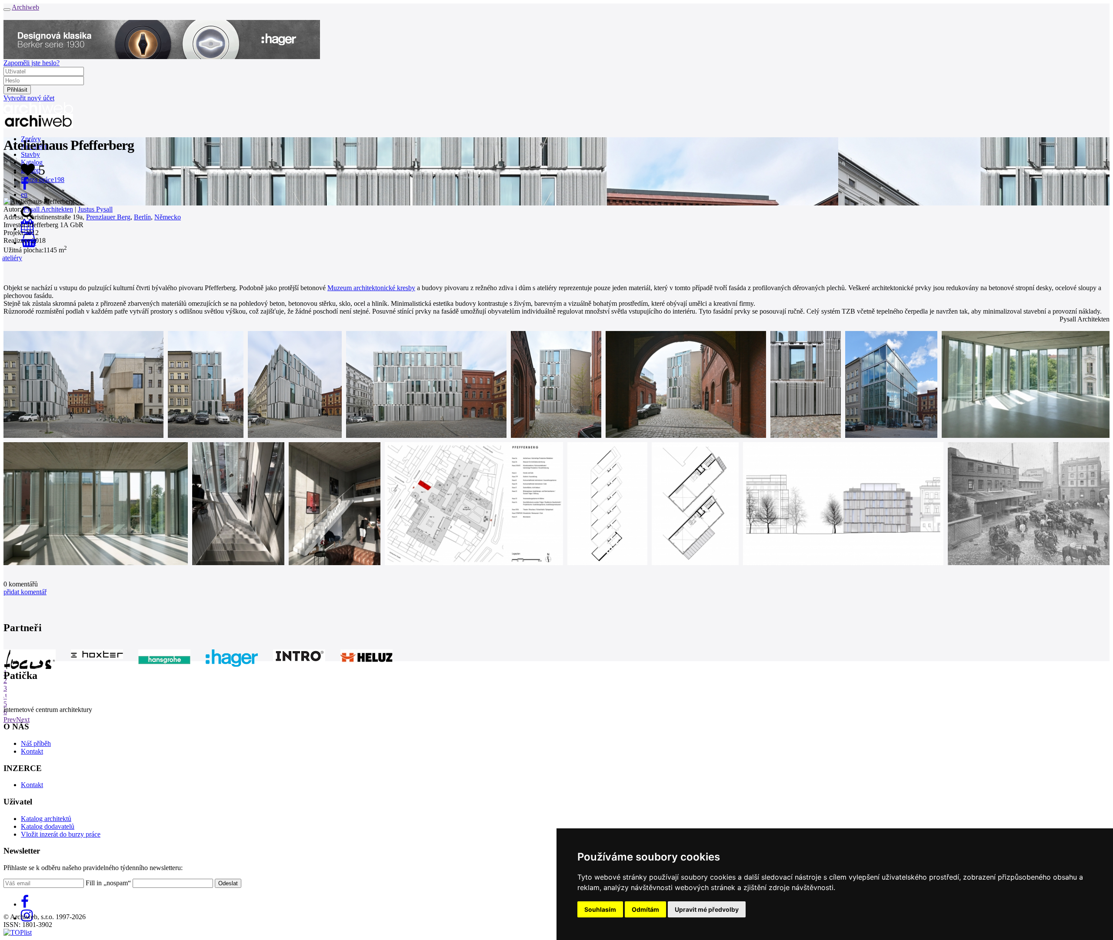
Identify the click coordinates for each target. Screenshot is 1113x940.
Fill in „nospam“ (108, 883)
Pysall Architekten (48, 209)
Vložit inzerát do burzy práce (60, 834)
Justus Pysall (95, 209)
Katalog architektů (46, 818)
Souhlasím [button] (600, 909)
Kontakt (32, 751)
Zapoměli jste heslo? (31, 62)
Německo (167, 217)
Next (23, 719)
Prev (9, 719)
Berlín (142, 217)
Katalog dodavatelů (47, 826)
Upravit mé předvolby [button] (707, 909)
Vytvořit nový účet (28, 98)
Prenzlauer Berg (108, 217)
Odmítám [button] (645, 909)
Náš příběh (36, 743)
